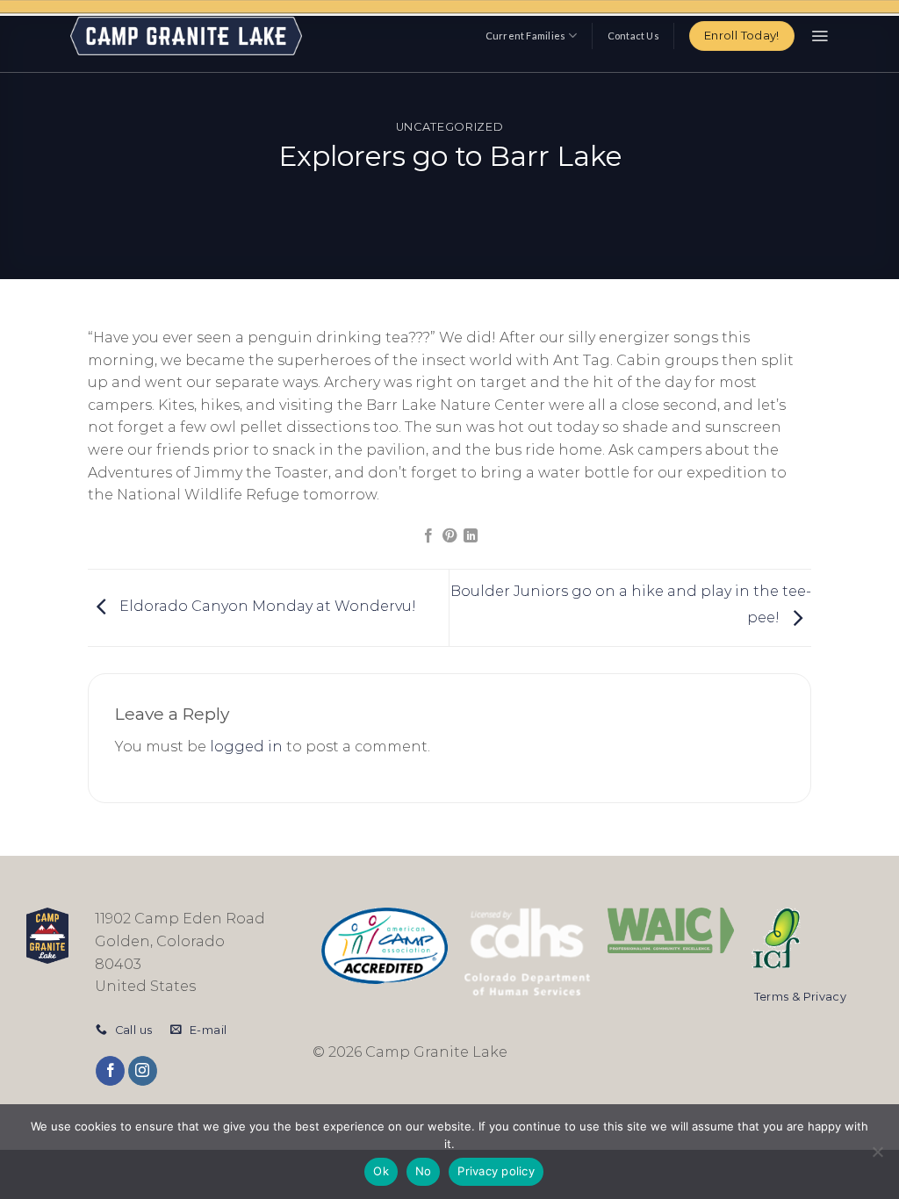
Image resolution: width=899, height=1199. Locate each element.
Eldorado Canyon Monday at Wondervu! (266, 607)
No (423, 1171)
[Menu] (819, 36)
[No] (877, 1157)
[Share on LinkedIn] (471, 536)
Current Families (525, 35)
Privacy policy (496, 1171)
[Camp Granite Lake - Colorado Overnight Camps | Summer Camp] (186, 36)
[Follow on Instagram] (142, 1071)
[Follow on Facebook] (110, 1071)
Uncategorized (449, 126)
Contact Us (633, 35)
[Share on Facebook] (428, 536)
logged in (246, 746)
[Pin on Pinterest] (449, 536)
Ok (381, 1171)
